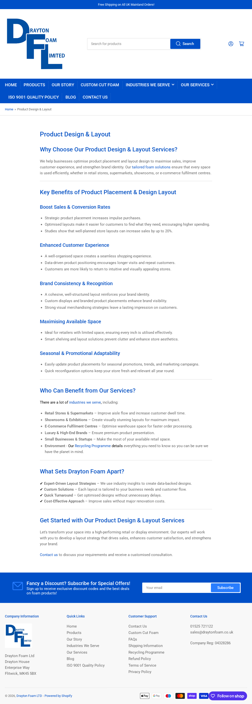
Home (11, 84)
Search (188, 44)
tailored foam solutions (151, 167)
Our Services (195, 84)
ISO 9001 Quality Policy (33, 97)
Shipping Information (145, 646)
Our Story (63, 84)
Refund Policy (139, 659)
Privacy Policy (139, 672)
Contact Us (95, 97)
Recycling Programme (146, 652)
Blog (70, 97)
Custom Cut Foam (100, 84)
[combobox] (144, 44)
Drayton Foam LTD (29, 696)
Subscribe (225, 588)
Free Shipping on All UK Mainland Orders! (126, 4)
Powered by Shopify (58, 696)
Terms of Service (142, 665)
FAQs (132, 639)
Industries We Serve (148, 84)
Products (34, 84)
